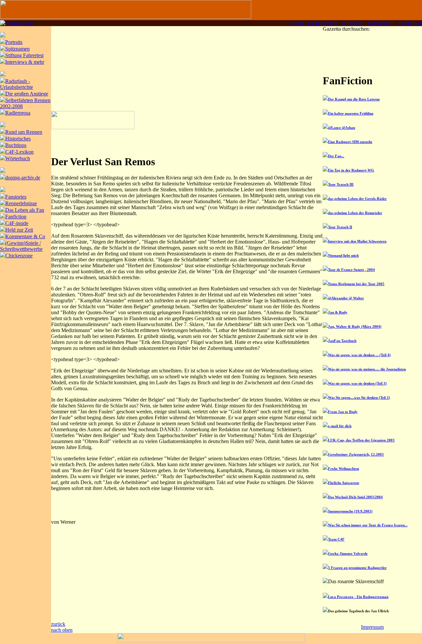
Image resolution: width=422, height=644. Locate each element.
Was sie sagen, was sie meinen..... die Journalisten (367, 369)
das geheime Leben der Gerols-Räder (357, 199)
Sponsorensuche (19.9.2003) (350, 511)
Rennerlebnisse (21, 203)
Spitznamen (17, 49)
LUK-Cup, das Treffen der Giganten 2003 (361, 440)
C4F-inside (16, 223)
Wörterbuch (17, 158)
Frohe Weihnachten (343, 469)
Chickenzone (19, 255)
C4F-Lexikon (19, 152)
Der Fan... (336, 156)
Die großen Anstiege (26, 93)
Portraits (13, 42)
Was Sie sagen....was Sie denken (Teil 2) (359, 397)
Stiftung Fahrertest (24, 55)
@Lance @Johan (341, 128)
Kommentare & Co (25, 236)
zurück (58, 624)
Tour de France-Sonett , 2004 (351, 270)
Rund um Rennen (23, 132)
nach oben (62, 630)
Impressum (372, 627)
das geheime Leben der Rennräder (355, 213)
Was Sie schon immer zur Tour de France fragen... (367, 525)
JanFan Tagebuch (342, 341)
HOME (296, 23)
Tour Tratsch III (340, 184)
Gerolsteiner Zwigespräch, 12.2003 (356, 454)
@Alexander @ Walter (346, 298)
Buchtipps (15, 145)
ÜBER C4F (409, 23)
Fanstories (15, 197)
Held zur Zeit (19, 230)
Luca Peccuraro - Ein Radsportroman (358, 597)
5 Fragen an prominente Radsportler (357, 568)
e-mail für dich (339, 426)
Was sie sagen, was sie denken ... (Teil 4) (359, 355)
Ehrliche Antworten (343, 483)
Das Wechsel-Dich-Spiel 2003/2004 (355, 497)
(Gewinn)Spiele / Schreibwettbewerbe (21, 246)
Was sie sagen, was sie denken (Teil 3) (357, 383)
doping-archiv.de (22, 177)
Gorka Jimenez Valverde (348, 553)
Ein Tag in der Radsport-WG (351, 170)
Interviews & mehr (24, 62)
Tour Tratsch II (340, 227)
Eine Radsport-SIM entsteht (350, 142)
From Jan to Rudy (343, 412)
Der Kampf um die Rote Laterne (354, 99)
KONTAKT (380, 23)
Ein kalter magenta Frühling (351, 113)
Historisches (18, 138)
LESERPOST (323, 23)
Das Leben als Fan (24, 210)
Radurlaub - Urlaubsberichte (16, 84)
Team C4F (336, 539)
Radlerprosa (17, 113)
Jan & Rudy (337, 312)
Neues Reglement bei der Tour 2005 (356, 284)
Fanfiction (15, 216)
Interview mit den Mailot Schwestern (357, 241)
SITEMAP (352, 23)
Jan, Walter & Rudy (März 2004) (354, 326)
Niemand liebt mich (343, 255)
